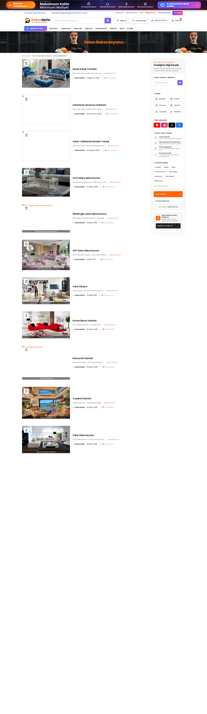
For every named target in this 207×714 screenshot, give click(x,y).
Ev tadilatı (158, 167)
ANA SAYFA (53, 29)
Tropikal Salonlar (82, 398)
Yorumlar (177, 13)
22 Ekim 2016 (92, 444)
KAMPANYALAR (101, 29)
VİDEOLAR (88, 29)
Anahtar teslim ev (160, 172)
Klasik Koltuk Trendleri (85, 69)
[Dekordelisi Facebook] (179, 125)
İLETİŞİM (130, 29)
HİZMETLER (78, 29)
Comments (110, 78)
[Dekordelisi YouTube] (157, 125)
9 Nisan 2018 (92, 222)
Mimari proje (159, 181)
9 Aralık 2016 (92, 295)
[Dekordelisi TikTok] (172, 125)
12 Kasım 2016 (92, 329)
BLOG (142, 13)
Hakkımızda (120, 13)
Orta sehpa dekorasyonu (86, 178)
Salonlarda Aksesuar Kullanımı (89, 105)
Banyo (174, 167)
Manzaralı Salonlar (83, 358)
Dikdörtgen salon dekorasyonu (89, 214)
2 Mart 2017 (91, 259)
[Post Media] (46, 73)
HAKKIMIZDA (66, 29)
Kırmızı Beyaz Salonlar (85, 320)
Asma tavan (158, 176)
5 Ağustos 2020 (93, 78)
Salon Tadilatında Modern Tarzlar (91, 141)
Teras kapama (169, 176)
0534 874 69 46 (172, 207)
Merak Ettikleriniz (132, 13)
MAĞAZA (113, 29)
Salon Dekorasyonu (83, 435)
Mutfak (166, 167)
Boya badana (173, 172)
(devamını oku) (109, 73)
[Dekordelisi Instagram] (164, 125)
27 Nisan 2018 (92, 187)
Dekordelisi (80, 78)
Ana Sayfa (26, 56)
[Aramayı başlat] (180, 82)
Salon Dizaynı (80, 286)
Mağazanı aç (151, 13)
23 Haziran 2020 (93, 150)
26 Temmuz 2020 (94, 114)
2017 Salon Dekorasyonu (86, 250)
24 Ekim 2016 (92, 407)
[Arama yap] (108, 20)
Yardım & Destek (164, 13)
